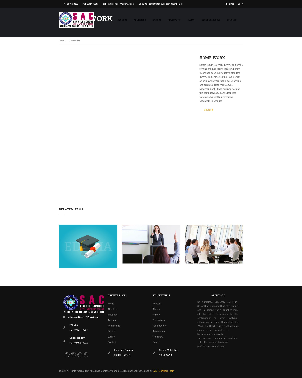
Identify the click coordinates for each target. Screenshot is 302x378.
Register (230, 4)
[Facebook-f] (67, 354)
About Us (122, 20)
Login (240, 4)
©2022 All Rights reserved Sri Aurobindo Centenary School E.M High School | (99, 370)
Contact (112, 342)
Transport (158, 336)
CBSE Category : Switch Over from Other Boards (161, 4)
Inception (112, 314)
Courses (208, 109)
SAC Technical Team (163, 370)
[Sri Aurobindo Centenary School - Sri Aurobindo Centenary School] (76, 21)
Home (108, 20)
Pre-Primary (159, 320)
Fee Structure (160, 325)
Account (112, 320)
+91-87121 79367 (90, 4)
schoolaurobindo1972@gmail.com (118, 4)
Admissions (140, 20)
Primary (156, 314)
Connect (231, 20)
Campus (157, 20)
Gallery (111, 331)
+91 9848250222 (70, 4)
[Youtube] (73, 354)
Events (111, 336)
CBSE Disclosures (211, 20)
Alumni (191, 20)
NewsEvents (174, 20)
